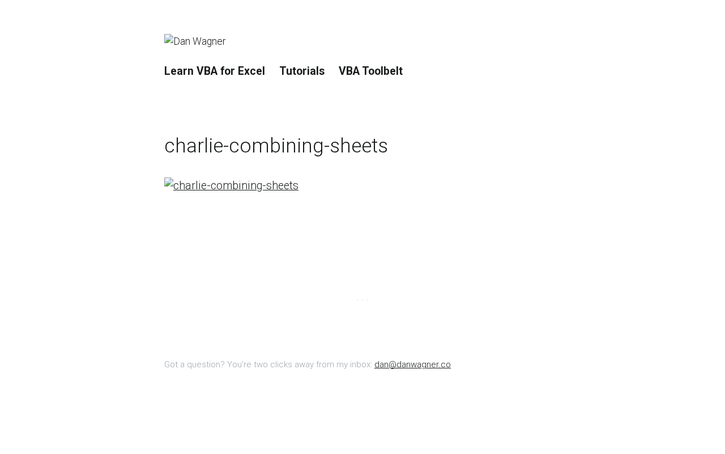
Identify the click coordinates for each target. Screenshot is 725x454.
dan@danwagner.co (412, 364)
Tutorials (302, 71)
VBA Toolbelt (371, 71)
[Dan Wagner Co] (201, 42)
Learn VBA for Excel (214, 71)
